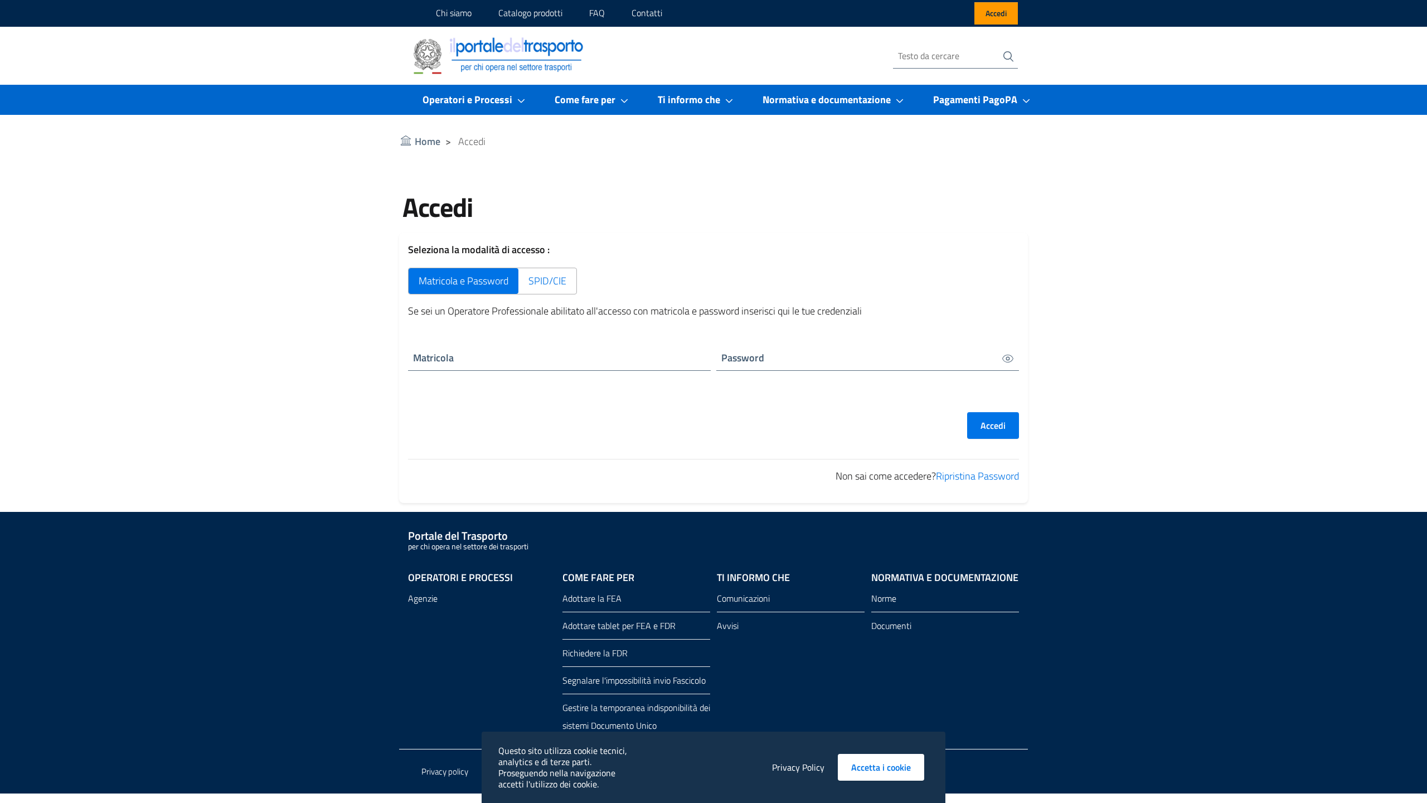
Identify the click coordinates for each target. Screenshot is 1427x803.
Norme (883, 598)
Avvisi (728, 625)
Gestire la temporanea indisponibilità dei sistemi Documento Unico (636, 716)
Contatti (647, 13)
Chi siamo (454, 13)
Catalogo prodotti (530, 13)
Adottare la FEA (592, 598)
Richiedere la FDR (595, 653)
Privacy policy (444, 771)
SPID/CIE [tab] (547, 280)
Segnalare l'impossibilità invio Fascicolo (634, 680)
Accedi (996, 13)
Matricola (433, 357)
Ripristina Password (977, 475)
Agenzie (423, 598)
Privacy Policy (798, 767)
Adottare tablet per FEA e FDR (619, 625)
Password (742, 357)
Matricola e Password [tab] (463, 280)
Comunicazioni (743, 598)
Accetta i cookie (887, 767)
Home (427, 141)
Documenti (891, 625)
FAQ (597, 13)
